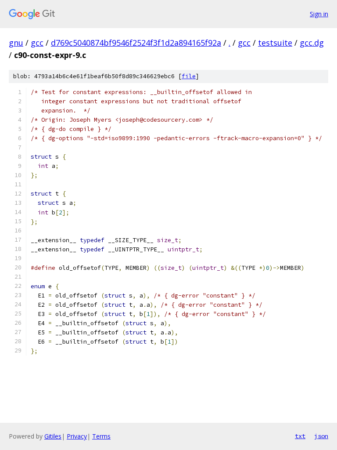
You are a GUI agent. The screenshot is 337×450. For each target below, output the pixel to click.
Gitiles (52, 436)
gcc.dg (312, 42)
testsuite (275, 42)
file (189, 76)
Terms (101, 436)
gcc (37, 42)
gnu (16, 42)
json (321, 436)
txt (300, 436)
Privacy (77, 436)
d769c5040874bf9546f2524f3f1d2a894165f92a (136, 42)
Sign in (319, 14)
